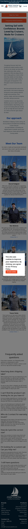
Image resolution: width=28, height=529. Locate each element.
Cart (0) (25, 6)
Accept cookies (11, 271)
